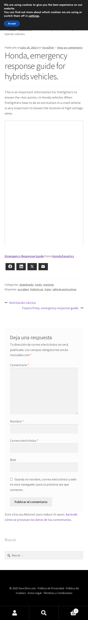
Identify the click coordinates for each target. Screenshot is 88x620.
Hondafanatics (63, 256)
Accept (12, 23)
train (48, 289)
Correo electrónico (24, 440)
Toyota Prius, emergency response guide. (50, 308)
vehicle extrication (64, 289)
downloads (26, 284)
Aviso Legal (35, 593)
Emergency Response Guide (24, 256)
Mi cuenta (14, 613)
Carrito (68, 609)
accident (23, 289)
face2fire (48, 47)
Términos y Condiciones (57, 593)
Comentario (19, 365)
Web (13, 460)
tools (38, 284)
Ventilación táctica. (22, 302)
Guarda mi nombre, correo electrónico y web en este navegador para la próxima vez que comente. (43, 484)
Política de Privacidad (51, 588)
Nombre (17, 421)
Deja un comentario (69, 47)
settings (34, 16)
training (48, 284)
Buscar (44, 613)
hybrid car (36, 289)
